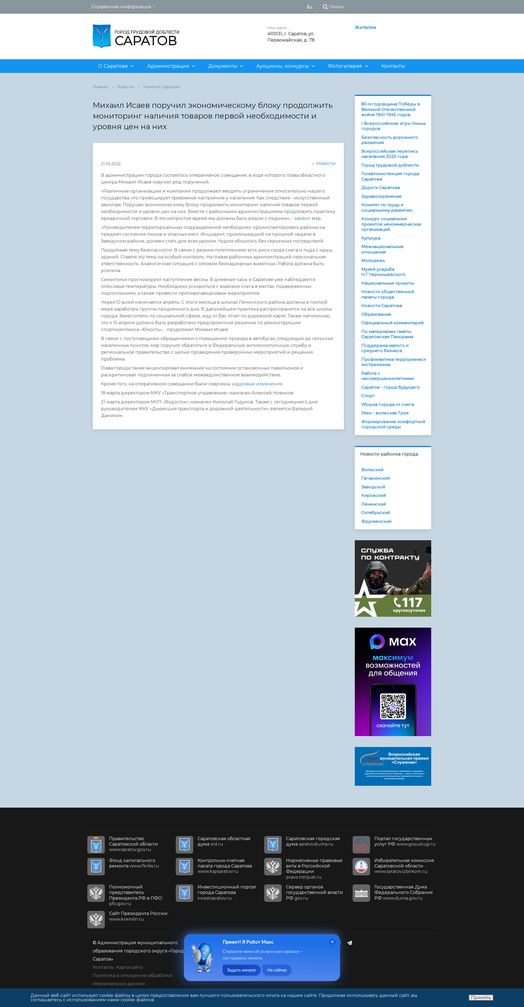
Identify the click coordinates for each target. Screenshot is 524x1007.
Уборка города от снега (387, 404)
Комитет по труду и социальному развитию (387, 207)
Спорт (368, 395)
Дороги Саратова (380, 187)
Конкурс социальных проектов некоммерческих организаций (391, 224)
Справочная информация (121, 6)
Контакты (393, 66)
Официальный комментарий (392, 322)
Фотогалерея (345, 66)
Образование (376, 314)
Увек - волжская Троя (385, 412)
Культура (370, 238)
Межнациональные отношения (382, 249)
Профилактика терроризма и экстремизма (393, 362)
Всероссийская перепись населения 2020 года (389, 154)
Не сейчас (277, 970)
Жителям (365, 27)
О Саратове (113, 66)
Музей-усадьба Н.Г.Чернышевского (383, 272)
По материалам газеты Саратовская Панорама (387, 334)
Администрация (168, 66)
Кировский (373, 495)
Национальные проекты (387, 283)
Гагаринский (375, 478)
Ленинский (373, 504)
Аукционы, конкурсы (282, 66)
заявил (302, 218)
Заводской (373, 486)
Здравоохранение (381, 196)
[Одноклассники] (340, 943)
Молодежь (373, 260)
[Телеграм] (351, 943)
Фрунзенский (376, 521)
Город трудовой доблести (390, 165)
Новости (125, 86)
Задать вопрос (241, 970)
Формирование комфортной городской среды (393, 424)
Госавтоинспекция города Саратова (390, 176)
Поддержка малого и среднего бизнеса (385, 348)
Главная (100, 86)
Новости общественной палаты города (387, 294)
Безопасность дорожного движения (389, 140)
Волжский (372, 469)
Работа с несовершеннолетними (387, 376)
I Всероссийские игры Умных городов (393, 126)
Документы (222, 66)
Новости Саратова (161, 86)
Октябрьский (375, 512)
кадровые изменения (257, 383)
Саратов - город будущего (390, 387)
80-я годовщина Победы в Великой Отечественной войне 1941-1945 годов (390, 109)
